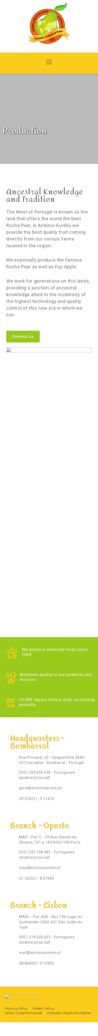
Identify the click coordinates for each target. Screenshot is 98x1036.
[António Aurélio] (49, 26)
